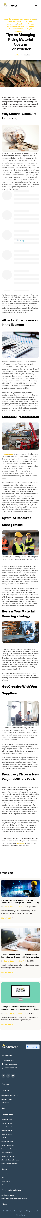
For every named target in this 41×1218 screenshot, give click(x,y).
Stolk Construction (7, 1156)
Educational (29, 26)
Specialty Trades (6, 1099)
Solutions (5, 1090)
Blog (3, 1108)
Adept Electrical (6, 1127)
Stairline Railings (6, 1130)
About (3, 1177)
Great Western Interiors (9, 1164)
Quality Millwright (7, 1142)
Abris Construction (7, 1145)
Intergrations (5, 1174)
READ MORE (6, 918)
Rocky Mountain (6, 1134)
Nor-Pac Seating (6, 1153)
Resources (5, 1169)
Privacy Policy (20, 1215)
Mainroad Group (6, 1119)
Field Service (5, 1103)
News (3, 1185)
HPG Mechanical (6, 1123)
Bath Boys (4, 1138)
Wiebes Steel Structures (9, 1149)
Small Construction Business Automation (20, 19)
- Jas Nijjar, (15, 55)
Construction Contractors (9, 1095)
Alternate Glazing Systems (10, 1160)
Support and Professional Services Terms (14, 1199)
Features (5, 1084)
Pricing (4, 1204)
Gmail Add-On (5, 1181)
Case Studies (7, 1114)
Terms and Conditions (11, 1190)
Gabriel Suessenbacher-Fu (14, 907)
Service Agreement (7, 1195)
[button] (20, 208)
